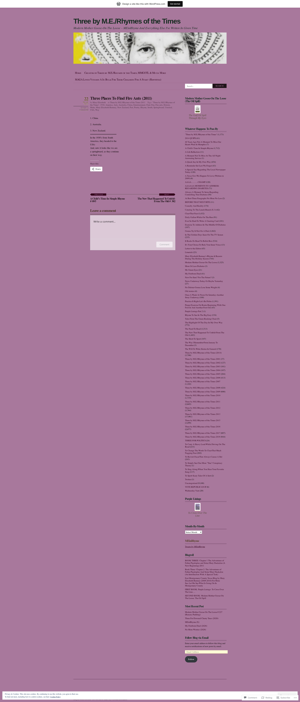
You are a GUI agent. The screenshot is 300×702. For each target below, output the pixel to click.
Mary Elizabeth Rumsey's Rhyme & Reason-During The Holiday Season (203, 257)
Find (148, 104)
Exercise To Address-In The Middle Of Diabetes (205, 224)
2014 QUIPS (190, 138)
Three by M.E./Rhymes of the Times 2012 (202, 407)
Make (92, 107)
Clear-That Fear (191, 213)
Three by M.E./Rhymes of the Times (126, 21)
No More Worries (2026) (195, 629)
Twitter (188, 479)
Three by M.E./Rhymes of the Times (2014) (203, 352)
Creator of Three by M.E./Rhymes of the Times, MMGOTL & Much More (125, 73)
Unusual (168, 107)
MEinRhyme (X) (192, 622)
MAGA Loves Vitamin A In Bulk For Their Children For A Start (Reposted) (118, 79)
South (150, 107)
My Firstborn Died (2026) (196, 625)
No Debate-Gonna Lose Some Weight (201, 287)
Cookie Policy (55, 696)
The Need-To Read (193, 328)
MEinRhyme (192, 541)
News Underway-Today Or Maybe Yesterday (204, 281)
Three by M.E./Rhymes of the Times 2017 (202, 433)
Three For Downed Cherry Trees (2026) (201, 618)
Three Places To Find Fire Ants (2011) (121, 98)
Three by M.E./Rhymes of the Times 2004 (202, 370)
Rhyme (143, 107)
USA (92, 109)
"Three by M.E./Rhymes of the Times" (201, 134)
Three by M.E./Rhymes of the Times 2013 (202, 414)
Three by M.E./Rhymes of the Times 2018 (202, 436)
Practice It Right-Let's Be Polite (198, 301)
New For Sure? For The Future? (198, 277)
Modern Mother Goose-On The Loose (201, 262)
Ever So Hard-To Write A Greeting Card (202, 221)
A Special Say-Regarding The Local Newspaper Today (205, 170)
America (109, 104)
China (129, 104)
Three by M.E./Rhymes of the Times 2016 (202, 426)
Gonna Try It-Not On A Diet (197, 231)
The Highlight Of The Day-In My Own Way (203, 322)
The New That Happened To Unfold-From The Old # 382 (156, 198)
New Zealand (123, 107)
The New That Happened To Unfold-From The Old (204, 333)
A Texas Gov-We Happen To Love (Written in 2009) (204, 177)
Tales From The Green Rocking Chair (201, 318)
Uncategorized (191, 483)
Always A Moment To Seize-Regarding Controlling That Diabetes (201, 193)
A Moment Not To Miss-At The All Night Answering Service (202, 157)
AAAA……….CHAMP (195, 182)
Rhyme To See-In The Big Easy (198, 315)
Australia (122, 104)
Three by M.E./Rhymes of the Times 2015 (202, 420)
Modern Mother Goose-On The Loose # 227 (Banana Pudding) (203, 613)
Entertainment (139, 104)
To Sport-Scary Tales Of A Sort (198, 475)
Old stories (189, 291)
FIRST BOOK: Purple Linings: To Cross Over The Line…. (204, 590)
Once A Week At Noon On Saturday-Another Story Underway (204, 296)
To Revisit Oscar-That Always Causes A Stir (203, 456)
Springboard (158, 107)
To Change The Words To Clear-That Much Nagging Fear (203, 451)
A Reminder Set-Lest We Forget (198, 165)
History (167, 104)
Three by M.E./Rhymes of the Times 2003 (202, 366)
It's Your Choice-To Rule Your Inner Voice (203, 244)
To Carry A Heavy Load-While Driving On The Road (205, 445)
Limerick (189, 252)
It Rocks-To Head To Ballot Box (198, 241)
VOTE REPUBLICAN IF (195, 486)
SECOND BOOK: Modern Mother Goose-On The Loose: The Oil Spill (204, 597)
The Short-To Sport (193, 338)
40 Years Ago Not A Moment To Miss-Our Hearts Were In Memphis (203, 143)
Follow (191, 659)
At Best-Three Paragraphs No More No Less (203, 198)
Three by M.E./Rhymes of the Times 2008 (202, 387)
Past (131, 107)
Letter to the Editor (193, 248)
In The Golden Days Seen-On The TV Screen (204, 234)
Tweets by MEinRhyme (195, 546)
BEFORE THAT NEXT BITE (197, 202)
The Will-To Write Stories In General (200, 348)
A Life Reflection (192, 151)
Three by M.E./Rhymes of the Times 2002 (202, 362)
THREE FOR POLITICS (195, 440)
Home (78, 73)
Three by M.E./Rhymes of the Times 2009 (202, 391)
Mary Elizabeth (99, 102)
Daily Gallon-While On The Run (199, 217)
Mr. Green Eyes (191, 269)
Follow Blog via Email (196, 638)
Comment (164, 244)
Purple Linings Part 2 (194, 311)
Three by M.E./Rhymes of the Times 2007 (202, 381)
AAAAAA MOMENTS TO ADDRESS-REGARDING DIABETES (202, 187)
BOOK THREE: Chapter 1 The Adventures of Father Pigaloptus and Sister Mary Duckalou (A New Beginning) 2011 (205, 563)
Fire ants (159, 104)
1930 (102, 104)
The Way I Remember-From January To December (201, 343)
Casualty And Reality (194, 205)
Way (97, 109)
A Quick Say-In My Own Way (198, 161)
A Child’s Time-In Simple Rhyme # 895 (107, 198)
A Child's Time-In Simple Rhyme (199, 148)
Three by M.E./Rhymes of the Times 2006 (202, 377)
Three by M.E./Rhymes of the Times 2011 (127, 102)
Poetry (137, 107)
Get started (175, 4)
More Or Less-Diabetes (195, 266)
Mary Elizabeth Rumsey (106, 107)
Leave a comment (83, 109)
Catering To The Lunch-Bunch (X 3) (200, 209)
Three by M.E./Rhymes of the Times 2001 (202, 358)
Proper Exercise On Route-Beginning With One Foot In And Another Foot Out (205, 306)
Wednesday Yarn (192, 490)
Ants (116, 104)
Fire (153, 104)
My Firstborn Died (193, 273)
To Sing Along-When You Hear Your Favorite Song (204, 470)
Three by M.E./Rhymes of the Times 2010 (202, 395)
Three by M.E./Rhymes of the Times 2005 (202, 373)
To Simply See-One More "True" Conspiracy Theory (203, 464)
